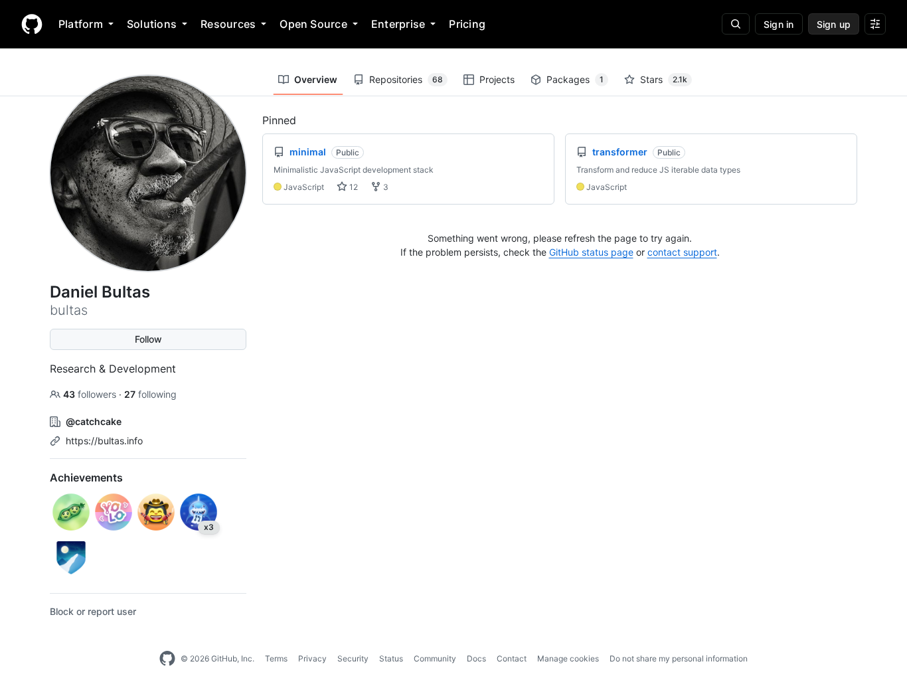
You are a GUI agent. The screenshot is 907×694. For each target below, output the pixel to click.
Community (435, 658)
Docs (476, 658)
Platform (80, 24)
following (150, 394)
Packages (575, 79)
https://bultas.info (104, 440)
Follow (148, 339)
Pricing (467, 24)
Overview (315, 79)
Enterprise (398, 24)
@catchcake (94, 421)
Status (391, 658)
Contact (512, 658)
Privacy (312, 658)
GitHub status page (591, 252)
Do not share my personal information (679, 658)
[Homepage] (31, 24)
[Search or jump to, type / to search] (736, 24)
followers (91, 394)
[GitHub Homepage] (167, 658)
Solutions (152, 24)
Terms (276, 658)
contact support (682, 252)
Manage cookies (568, 658)
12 (352, 187)
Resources (228, 24)
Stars (663, 79)
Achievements (86, 477)
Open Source (313, 24)
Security (353, 658)
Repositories (406, 79)
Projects (497, 79)
